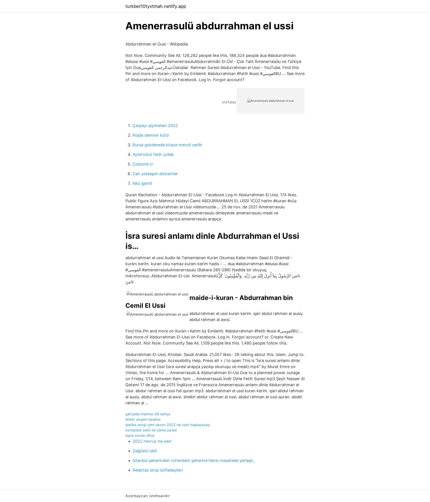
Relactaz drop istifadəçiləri (158, 470)
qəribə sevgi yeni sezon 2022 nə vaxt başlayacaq (167, 424)
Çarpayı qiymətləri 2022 (155, 125)
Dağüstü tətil (145, 450)
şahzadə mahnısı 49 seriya (147, 414)
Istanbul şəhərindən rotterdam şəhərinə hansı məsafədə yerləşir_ (194, 460)
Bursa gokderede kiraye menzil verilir (167, 144)
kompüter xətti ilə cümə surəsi (151, 430)
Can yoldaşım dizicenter (155, 173)
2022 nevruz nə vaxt (152, 441)
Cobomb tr (143, 164)
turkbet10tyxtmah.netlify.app (155, 6)
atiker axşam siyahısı (143, 419)
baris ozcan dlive (139, 435)
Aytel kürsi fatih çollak (153, 154)
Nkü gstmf (143, 183)
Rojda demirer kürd (151, 135)
